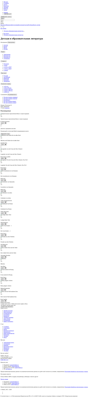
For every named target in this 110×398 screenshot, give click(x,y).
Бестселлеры (15, 25)
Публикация (7, 320)
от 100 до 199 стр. (8, 89)
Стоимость (3, 61)
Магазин (6, 1)
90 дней (6, 49)
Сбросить (7, 108)
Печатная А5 (7, 57)
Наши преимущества (9, 333)
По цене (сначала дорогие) (10, 98)
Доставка (6, 350)
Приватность (7, 332)
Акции (5, 10)
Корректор (6, 316)
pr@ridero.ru (9, 369)
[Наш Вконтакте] (4, 392)
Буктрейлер (7, 314)
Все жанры (3, 28)
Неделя (5, 46)
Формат (3, 51)
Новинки (6, 345)
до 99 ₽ (5, 65)
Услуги (5, 4)
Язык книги (3, 73)
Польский (6, 79)
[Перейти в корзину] (3, 27)
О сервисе (6, 3)
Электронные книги (9, 342)
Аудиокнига (7, 58)
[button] (55, 21)
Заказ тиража (7, 318)
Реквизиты (6, 334)
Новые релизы (11, 42)
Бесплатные (21, 25)
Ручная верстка (7, 313)
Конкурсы (6, 6)
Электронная (7, 54)
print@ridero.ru (15, 366)
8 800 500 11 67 (4, 359)
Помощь (6, 12)
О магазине (6, 328)
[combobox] (55, 20)
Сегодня (6, 45)
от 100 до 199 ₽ (7, 67)
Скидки (26, 25)
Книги (5, 329)
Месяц (5, 47)
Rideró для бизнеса (8, 321)
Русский (6, 75)
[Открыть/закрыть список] (23, 31)
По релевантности (12, 94)
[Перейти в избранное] (1, 27)
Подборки (30, 25)
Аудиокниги (7, 344)
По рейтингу (7, 100)
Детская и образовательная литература (13, 31)
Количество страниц (5, 83)
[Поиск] (2, 22)
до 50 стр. (6, 86)
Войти (2, 18)
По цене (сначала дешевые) (11, 97)
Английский (7, 77)
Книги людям (36, 25)
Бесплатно (6, 63)
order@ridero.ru (18, 367)
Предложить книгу (5, 133)
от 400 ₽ (6, 70)
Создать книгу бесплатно (7, 306)
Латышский (7, 81)
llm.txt (5, 337)
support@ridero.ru (14, 365)
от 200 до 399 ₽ (7, 68)
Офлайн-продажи (8, 310)
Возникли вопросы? (9, 330)
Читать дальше (4, 379)
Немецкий (6, 78)
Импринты (9, 25)
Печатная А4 (7, 55)
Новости (6, 8)
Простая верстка (8, 312)
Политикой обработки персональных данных (76, 371)
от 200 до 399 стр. (8, 90)
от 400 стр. (6, 92)
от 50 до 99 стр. (7, 87)
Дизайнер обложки (8, 317)
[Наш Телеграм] (4, 393)
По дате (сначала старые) (10, 102)
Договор (6, 336)
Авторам (6, 7)
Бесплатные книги (8, 346)
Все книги (3, 25)
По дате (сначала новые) (10, 101)
